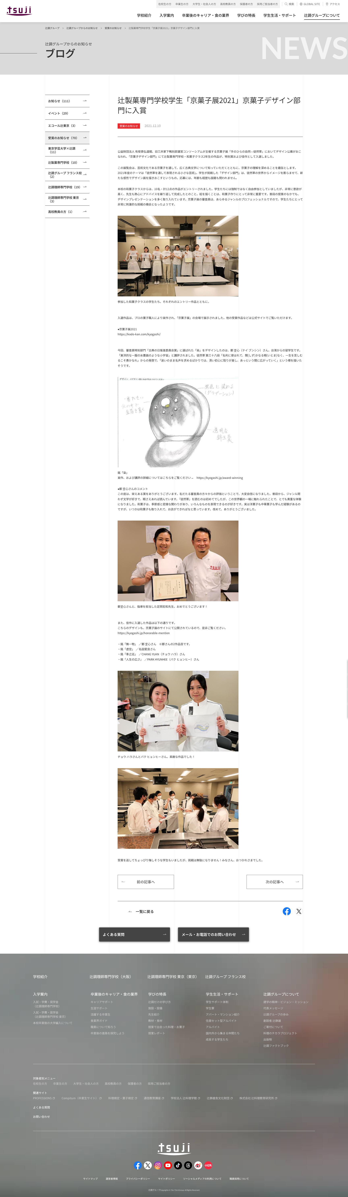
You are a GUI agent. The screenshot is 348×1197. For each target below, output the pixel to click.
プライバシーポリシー (138, 1178)
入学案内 (40, 994)
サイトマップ (90, 1178)
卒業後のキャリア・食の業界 (114, 994)
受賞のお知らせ (113, 28)
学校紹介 (40, 976)
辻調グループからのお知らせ (82, 28)
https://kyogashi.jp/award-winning (220, 478)
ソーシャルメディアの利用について (202, 1178)
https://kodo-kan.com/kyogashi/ (139, 334)
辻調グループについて (281, 994)
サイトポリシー (166, 1178)
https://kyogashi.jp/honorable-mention (144, 633)
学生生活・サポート (222, 994)
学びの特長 (157, 994)
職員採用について (239, 1178)
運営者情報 (112, 1178)
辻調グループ (52, 28)
